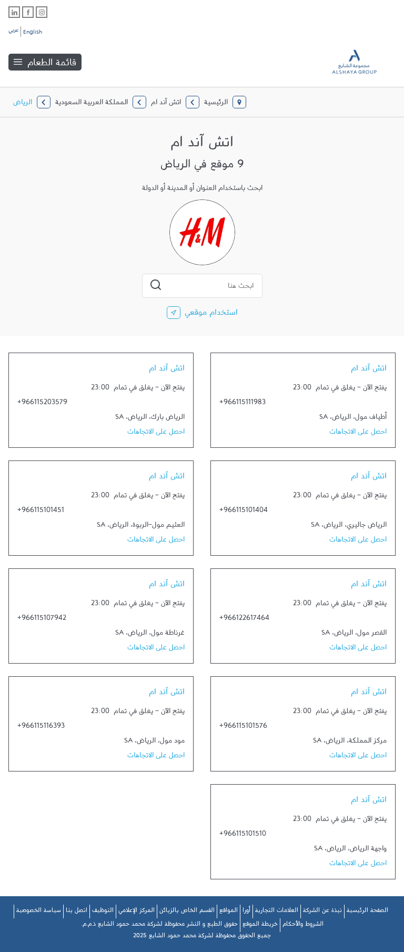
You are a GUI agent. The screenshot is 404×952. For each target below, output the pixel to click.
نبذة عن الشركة (322, 912)
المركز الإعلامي (136, 912)
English (32, 33)
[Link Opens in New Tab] (41, 12)
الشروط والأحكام (303, 925)
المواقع (228, 912)
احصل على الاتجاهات (358, 433)
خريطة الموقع (260, 925)
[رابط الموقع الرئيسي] (362, 62)
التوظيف (103, 912)
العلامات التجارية (276, 912)
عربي (13, 31)
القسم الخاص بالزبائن (187, 912)
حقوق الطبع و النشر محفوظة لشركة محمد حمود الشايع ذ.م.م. (159, 925)
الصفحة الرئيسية (367, 912)
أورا (246, 912)
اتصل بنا (76, 912)
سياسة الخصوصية (38, 912)
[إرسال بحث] (155, 284)
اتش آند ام (369, 370)
